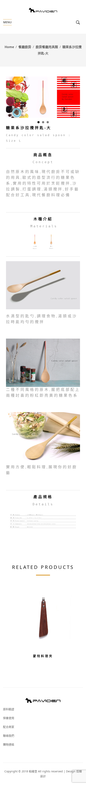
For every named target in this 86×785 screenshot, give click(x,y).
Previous (11, 96)
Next (75, 96)
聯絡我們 (8, 735)
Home (9, 47)
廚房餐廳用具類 (47, 47)
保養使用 (8, 718)
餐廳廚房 (24, 47)
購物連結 (8, 744)
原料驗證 (8, 709)
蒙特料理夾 (43, 656)
